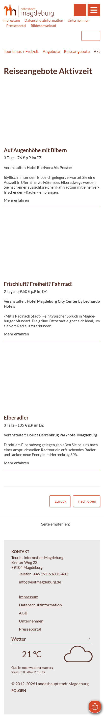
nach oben (87, 501)
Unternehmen (78, 20)
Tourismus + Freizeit (21, 51)
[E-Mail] (88, 524)
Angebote (51, 51)
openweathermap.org (37, 668)
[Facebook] (82, 524)
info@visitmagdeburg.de (40, 581)
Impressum (11, 20)
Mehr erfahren (51, 96)
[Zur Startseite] (29, 11)
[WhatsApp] (94, 524)
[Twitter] (75, 524)
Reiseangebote (77, 51)
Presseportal (16, 25)
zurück (60, 501)
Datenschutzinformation (43, 20)
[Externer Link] (45, 35)
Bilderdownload (43, 25)
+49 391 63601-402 (50, 573)
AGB (23, 612)
